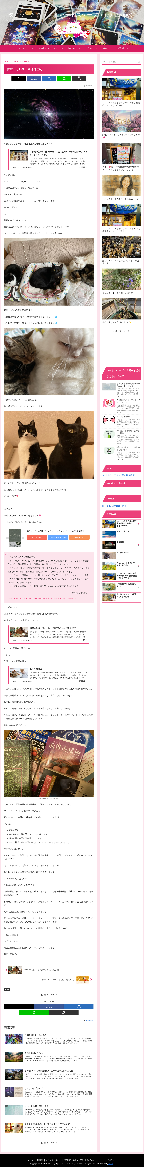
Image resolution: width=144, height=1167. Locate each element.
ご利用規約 (39, 1160)
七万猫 (110, 1164)
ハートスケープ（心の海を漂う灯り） (119, 475)
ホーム (30, 1160)
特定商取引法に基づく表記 (73, 1160)
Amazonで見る (79, 537)
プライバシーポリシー (53, 1160)
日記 (7, 989)
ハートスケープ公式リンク (106, 1160)
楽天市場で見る (36, 537)
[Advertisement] (121, 348)
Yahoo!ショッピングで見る (58, 537)
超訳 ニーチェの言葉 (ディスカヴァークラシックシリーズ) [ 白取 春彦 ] (55, 531)
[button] (79, 78)
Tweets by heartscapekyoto (114, 506)
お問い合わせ (89, 1160)
